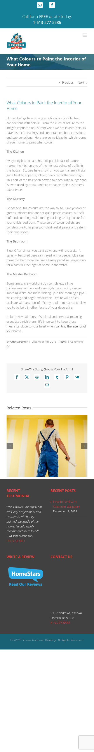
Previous (68, 82)
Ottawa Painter (19, 341)
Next (81, 82)
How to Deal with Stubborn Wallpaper (66, 504)
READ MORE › (16, 541)
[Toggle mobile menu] (85, 35)
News (63, 341)
